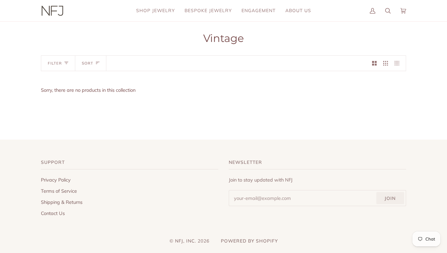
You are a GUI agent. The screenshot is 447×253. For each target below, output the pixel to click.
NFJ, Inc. (186, 240)
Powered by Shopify (249, 240)
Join (390, 198)
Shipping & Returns (61, 202)
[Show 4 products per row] (398, 63)
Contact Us (53, 213)
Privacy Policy (56, 180)
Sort (87, 63)
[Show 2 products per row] (374, 63)
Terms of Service (59, 191)
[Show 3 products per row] (385, 63)
